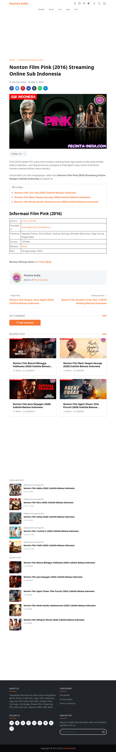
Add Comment (26, 322)
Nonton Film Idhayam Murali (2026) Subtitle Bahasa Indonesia (54, 619)
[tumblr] (17, 723)
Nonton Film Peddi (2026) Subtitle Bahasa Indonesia (49, 545)
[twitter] (88, 3)
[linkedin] (23, 723)
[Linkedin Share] (28, 88)
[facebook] (75, 3)
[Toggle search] (99, 3)
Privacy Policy (66, 699)
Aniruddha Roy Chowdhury (36, 227)
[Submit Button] (103, 731)
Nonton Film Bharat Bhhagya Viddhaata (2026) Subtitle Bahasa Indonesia (31, 366)
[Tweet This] (17, 88)
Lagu (68, 9)
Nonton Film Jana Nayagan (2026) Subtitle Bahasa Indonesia (32, 406)
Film (76, 9)
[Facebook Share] (11, 88)
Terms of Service (67, 703)
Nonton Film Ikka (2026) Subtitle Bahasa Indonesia (48, 502)
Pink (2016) (45, 261)
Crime (25, 220)
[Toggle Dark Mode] (94, 3)
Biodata (41, 9)
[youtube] (34, 723)
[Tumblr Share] (34, 88)
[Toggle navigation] (104, 3)
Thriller (33, 220)
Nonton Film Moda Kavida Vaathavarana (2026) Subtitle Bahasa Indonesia (56, 201)
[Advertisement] (58, 35)
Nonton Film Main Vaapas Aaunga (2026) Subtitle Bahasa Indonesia (52, 197)
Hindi (24, 246)
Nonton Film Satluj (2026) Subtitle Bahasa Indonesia (49, 516)
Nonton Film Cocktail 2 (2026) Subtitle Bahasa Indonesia (51, 531)
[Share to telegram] (45, 88)
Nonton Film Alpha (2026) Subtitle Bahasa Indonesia (49, 488)
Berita (51, 9)
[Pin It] (23, 88)
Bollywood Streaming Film (34, 485)
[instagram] (79, 3)
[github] (11, 728)
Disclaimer (65, 695)
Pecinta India (18, 3)
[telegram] (84, 3)
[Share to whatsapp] (40, 88)
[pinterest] (28, 723)
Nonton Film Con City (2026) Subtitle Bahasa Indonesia (45, 192)
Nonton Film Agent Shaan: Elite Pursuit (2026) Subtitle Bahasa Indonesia (81, 407)
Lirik (60, 9)
